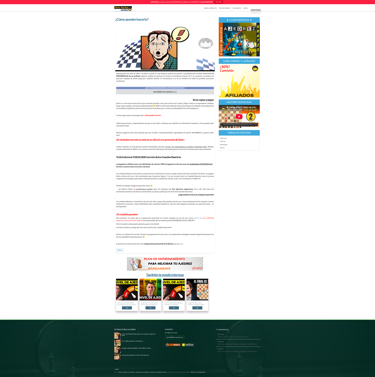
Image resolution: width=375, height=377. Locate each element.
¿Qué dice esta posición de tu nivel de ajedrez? (149, 303)
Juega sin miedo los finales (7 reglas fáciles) (196, 303)
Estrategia (223, 144)
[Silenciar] (253, 124)
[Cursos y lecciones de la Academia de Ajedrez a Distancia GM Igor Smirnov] (123, 8)
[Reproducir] (222, 124)
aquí (181, 244)
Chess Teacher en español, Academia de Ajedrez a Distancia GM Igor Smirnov (142, 372)
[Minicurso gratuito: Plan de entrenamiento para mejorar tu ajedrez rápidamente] (165, 264)
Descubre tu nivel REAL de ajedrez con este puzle (127, 303)
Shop (117, 369)
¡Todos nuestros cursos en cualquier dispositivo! (233, 336)
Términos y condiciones (198, 372)
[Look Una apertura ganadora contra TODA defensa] (117, 356)
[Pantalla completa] (256, 124)
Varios (222, 148)
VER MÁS (218, 2)
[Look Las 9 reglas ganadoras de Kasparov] (117, 342)
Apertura (223, 138)
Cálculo (222, 141)
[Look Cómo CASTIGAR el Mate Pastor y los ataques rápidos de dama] (117, 335)
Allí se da (198, 218)
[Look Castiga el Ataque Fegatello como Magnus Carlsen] (117, 349)
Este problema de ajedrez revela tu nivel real (174, 303)
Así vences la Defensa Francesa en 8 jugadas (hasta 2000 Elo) (237, 344)
